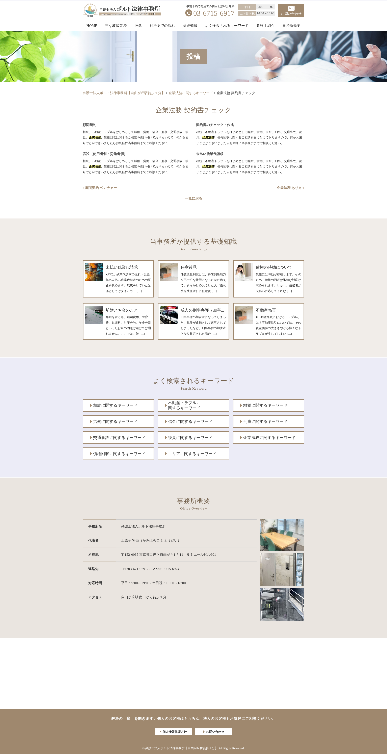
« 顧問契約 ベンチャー (100, 188)
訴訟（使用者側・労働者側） (105, 154)
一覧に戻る (193, 198)
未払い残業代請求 (210, 154)
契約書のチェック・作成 (215, 125)
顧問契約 (89, 125)
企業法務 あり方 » (290, 188)
